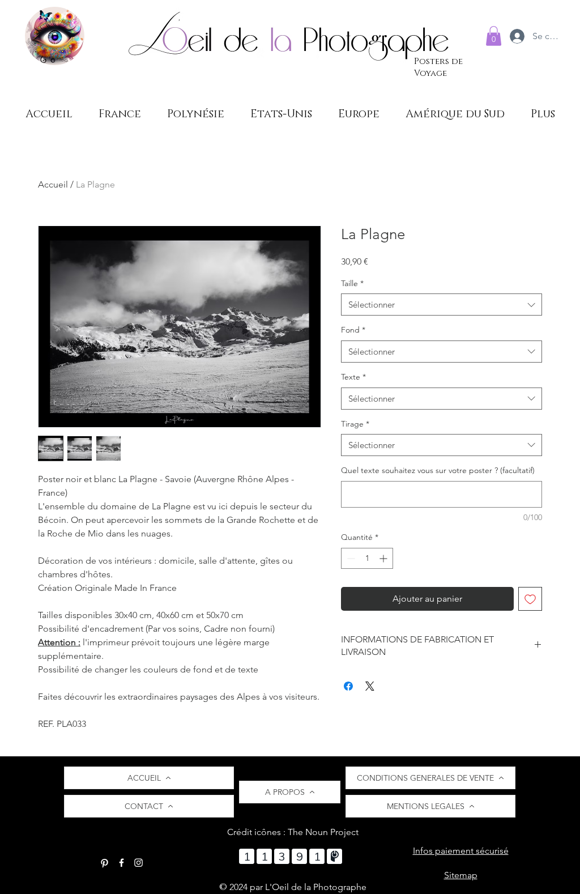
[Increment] (384, 558)
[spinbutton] (367, 558)
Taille (352, 283)
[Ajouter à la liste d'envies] (530, 599)
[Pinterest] (104, 862)
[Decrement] (350, 558)
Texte (353, 377)
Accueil (53, 184)
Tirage (355, 424)
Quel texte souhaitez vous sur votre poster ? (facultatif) (438, 470)
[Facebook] (121, 862)
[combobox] (441, 304)
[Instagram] (138, 862)
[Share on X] (370, 686)
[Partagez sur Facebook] (348, 686)
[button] (493, 36)
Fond (353, 330)
